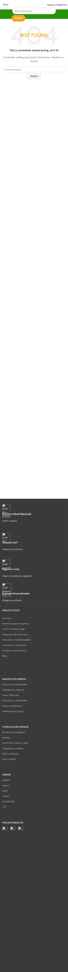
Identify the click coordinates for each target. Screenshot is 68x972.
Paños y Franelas (10, 753)
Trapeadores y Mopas (12, 748)
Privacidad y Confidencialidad (16, 639)
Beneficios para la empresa (15, 623)
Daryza (5, 785)
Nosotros (7, 618)
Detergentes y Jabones (13, 689)
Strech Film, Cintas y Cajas (15, 742)
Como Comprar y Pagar (13, 629)
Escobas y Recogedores (14, 732)
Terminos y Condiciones (14, 645)
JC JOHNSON (8, 801)
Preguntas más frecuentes (15, 634)
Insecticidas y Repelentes (14, 700)
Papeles (6, 737)
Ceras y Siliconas (10, 695)
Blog (4, 655)
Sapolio (6, 780)
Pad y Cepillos (9, 759)
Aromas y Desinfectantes (14, 684)
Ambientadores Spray (13, 711)
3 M (4, 806)
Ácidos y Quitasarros (12, 706)
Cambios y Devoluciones (14, 650)
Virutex (5, 796)
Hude (4, 790)
